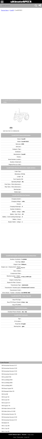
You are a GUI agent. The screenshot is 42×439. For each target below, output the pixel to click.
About (14, 437)
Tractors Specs (5, 10)
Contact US (26, 437)
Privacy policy (20, 437)
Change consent (30, 434)
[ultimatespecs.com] (21, 1)
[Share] (39, 5)
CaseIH (12, 10)
